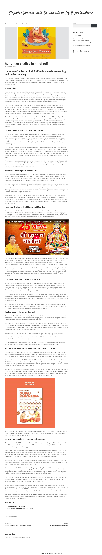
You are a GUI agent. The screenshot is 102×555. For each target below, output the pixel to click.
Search (74, 23)
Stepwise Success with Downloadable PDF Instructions (51, 13)
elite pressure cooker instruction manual (18, 525)
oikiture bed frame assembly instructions (20, 508)
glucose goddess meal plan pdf (17, 506)
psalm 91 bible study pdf (79, 38)
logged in (15, 538)
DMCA (6, 4)
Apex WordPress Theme (46, 553)
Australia (15, 516)
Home (6, 24)
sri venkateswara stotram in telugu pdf (82, 45)
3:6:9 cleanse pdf (77, 35)
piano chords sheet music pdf (58, 525)
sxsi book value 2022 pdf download (81, 40)
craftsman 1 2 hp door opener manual (82, 43)
